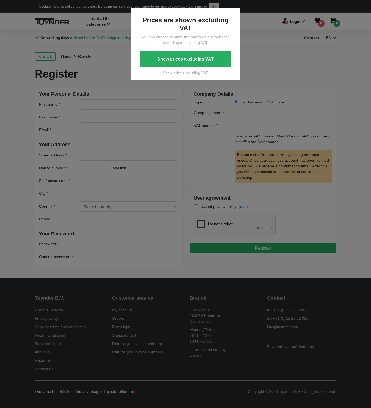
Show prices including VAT (185, 73)
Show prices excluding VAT (185, 59)
